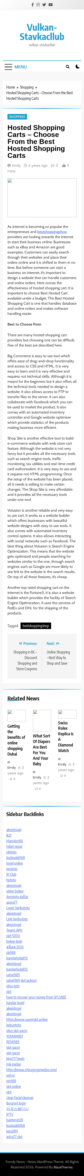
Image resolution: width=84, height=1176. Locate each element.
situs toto (13, 986)
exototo (12, 868)
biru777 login (15, 1058)
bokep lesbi (14, 941)
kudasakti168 (15, 857)
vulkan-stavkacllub (42, 31)
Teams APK (14, 930)
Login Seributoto (18, 908)
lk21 (8, 835)
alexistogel (13, 829)
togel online (14, 863)
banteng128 (14, 1120)
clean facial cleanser (20, 1097)
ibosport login (16, 1103)
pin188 (11, 1081)
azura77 (11, 902)
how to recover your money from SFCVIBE (36, 997)
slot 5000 (13, 935)
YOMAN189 (14, 1036)
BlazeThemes (63, 1167)
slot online (13, 1086)
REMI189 (12, 1041)
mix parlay (13, 1064)
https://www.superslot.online (27, 1019)
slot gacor (13, 1047)
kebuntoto (13, 1025)
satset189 (13, 975)
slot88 (11, 952)
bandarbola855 (17, 958)
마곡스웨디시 (17, 1108)
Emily (16, 165)
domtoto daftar (17, 896)
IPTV (9, 1114)
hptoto (11, 880)
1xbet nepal (14, 846)
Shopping (17, 116)
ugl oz (10, 1075)
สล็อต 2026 (15, 947)
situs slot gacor (16, 1030)
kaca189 (12, 1131)
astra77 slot (14, 1136)
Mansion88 (14, 841)
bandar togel (15, 1002)
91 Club (11, 874)
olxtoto (11, 852)
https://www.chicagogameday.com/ (31, 1069)
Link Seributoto (17, 919)
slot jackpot (29, 980)
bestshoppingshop (52, 232)
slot (8, 991)
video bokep (15, 891)
